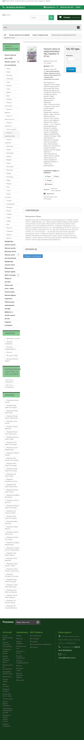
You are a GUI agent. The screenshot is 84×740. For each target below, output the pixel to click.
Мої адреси (34, 641)
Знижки (19, 636)
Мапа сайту (20, 680)
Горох (8, 89)
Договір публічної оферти (19, 675)
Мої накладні (34, 638)
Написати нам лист (67, 7)
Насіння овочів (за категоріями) (10, 63)
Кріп (7, 224)
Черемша (9, 231)
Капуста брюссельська (9, 117)
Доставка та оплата (13, 338)
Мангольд (9, 146)
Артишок (9, 75)
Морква (8, 160)
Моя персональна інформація (40, 644)
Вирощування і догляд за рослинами (13, 371)
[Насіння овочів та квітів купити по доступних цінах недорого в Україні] (42, 2)
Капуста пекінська (8, 141)
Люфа (8, 149)
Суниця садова (10, 271)
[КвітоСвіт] (15, 18)
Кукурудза (9, 153)
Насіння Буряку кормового (10, 296)
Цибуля (9, 156)
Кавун (8, 72)
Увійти (78, 7)
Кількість (69, 55)
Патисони (9, 170)
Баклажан (9, 79)
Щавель (9, 234)
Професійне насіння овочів (10, 243)
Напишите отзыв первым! (55, 189)
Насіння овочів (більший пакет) (10, 249)
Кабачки (9, 99)
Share (57, 176)
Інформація (10, 333)
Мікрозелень (9, 268)
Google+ (49, 180)
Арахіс (8, 68)
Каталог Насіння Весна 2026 (10, 56)
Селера (8, 200)
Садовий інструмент (8, 323)
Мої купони (34, 647)
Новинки (19, 638)
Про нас (9, 352)
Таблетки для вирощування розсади (9, 305)
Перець (8, 173)
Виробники (9, 395)
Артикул (46, 66)
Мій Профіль (36, 632)
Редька (8, 183)
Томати (8, 217)
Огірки (8, 163)
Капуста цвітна (11, 129)
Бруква (8, 85)
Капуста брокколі (8, 110)
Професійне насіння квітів (10, 263)
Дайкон (8, 92)
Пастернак (9, 166)
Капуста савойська (8, 124)
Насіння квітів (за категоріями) (10, 256)
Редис (8, 180)
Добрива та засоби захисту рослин (10, 315)
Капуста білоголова (8, 104)
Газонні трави (9, 292)
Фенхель (9, 207)
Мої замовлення (35, 636)
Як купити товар (11, 355)
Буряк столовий (8, 195)
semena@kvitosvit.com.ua (66, 658)
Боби (8, 82)
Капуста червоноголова (10, 134)
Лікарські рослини (8, 280)
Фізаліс (8, 211)
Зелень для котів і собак (9, 286)
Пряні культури (10, 275)
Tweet (48, 176)
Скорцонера (10, 204)
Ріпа (7, 187)
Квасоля (9, 228)
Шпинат (9, 238)
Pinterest (49, 184)
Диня (8, 96)
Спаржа (9, 214)
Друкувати (50, 193)
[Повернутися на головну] (5, 35)
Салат (8, 190)
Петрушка (9, 177)
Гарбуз (8, 221)
